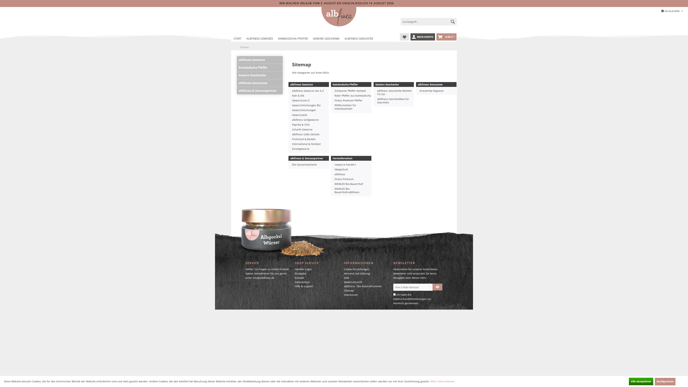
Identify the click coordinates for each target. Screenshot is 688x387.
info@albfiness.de (263, 278)
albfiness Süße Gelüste (305, 134)
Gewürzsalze (299, 115)
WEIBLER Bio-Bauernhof (349, 184)
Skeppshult (341, 169)
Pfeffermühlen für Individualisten (345, 107)
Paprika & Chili (301, 124)
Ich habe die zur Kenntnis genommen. (412, 299)
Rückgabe (300, 273)
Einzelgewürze (300, 148)
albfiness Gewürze (252, 60)
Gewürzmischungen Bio (306, 105)
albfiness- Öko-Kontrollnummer (363, 286)
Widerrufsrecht (353, 282)
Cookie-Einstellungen (356, 269)
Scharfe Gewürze (302, 129)
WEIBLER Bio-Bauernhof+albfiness (347, 190)
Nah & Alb (298, 95)
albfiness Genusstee (253, 83)
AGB (346, 278)
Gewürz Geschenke (252, 75)
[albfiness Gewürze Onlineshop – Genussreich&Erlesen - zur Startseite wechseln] (339, 17)
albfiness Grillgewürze (305, 119)
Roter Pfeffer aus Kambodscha (353, 95)
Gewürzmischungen (304, 110)
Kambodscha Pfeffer (253, 68)
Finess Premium (344, 179)
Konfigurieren (665, 381)
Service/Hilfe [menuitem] (672, 11)
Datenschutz (302, 282)
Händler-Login (303, 269)
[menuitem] (428, 22)
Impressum (351, 295)
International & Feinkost (306, 144)
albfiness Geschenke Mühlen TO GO (394, 92)
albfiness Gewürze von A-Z (308, 90)
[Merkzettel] (404, 36)
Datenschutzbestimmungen (410, 299)
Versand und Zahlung (357, 273)
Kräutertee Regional (432, 90)
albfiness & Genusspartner (258, 91)
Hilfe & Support (304, 286)
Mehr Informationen (442, 381)
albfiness (340, 174)
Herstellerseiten (342, 158)
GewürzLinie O (301, 100)
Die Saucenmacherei (304, 164)
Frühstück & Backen (304, 139)
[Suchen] (453, 21)
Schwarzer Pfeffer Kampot (350, 90)
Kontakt (299, 278)
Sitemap (349, 290)
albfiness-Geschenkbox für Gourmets (393, 100)
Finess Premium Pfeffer (348, 100)
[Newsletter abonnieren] (437, 287)
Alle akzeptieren (641, 381)
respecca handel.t (345, 164)
